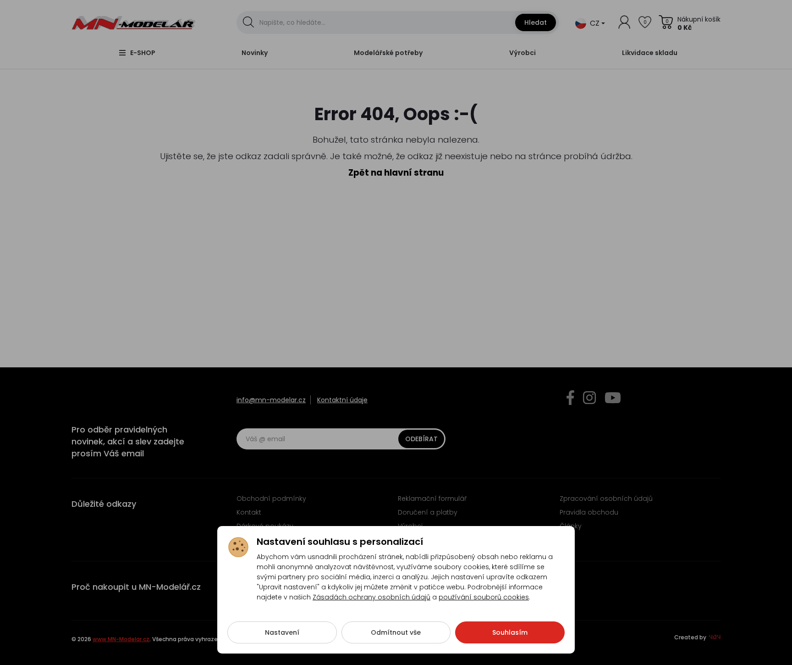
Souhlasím (510, 632)
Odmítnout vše (396, 632)
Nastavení (282, 632)
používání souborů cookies (484, 597)
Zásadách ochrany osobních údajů (371, 597)
